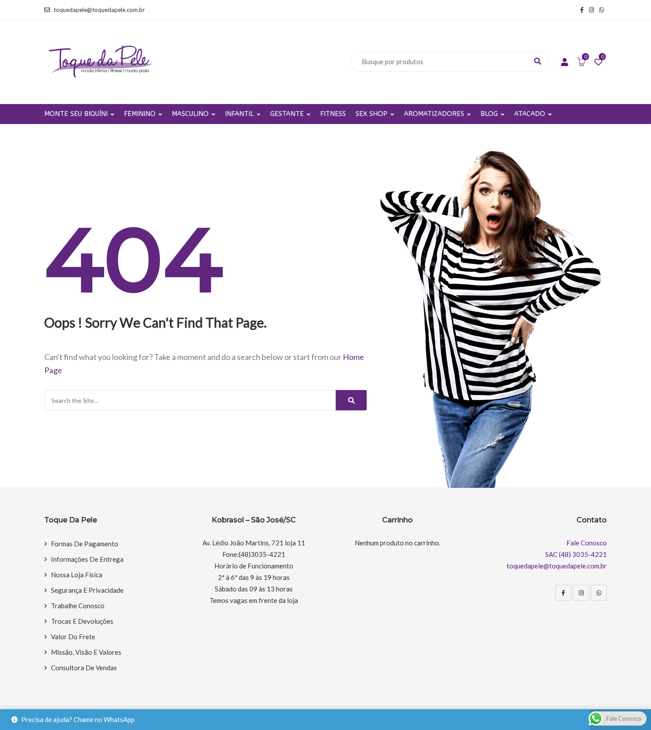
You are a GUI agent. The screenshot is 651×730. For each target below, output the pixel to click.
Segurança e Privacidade (87, 590)
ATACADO (529, 114)
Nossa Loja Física (76, 575)
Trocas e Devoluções (82, 621)
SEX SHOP (372, 114)
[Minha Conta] (564, 62)
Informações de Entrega (87, 559)
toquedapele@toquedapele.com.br (99, 9)
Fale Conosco (586, 543)
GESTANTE (287, 114)
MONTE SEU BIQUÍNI (76, 114)
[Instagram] (581, 593)
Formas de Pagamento (84, 544)
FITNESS (333, 114)
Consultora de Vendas (84, 668)
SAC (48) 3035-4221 (576, 554)
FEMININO (139, 114)
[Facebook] (563, 593)
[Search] (351, 400)
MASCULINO (190, 114)
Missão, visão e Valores (86, 652)
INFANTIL (239, 114)
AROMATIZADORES (434, 114)
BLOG (489, 114)
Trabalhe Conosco (78, 606)
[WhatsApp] (599, 593)
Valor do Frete (73, 637)
